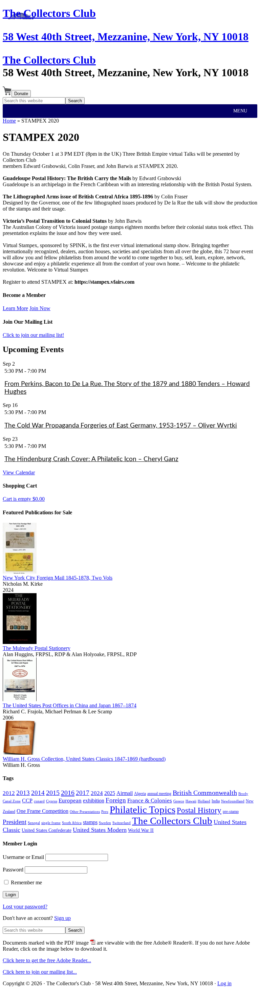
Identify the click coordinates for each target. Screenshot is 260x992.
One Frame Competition (42, 811)
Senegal (34, 823)
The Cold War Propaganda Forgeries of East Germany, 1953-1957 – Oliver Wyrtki (120, 426)
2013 (23, 792)
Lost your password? (25, 906)
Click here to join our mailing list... (40, 972)
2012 (9, 793)
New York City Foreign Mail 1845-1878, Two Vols (57, 578)
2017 (82, 792)
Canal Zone (12, 801)
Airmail (124, 793)
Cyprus (51, 801)
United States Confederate (46, 830)
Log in (224, 983)
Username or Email (23, 857)
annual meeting (159, 793)
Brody (243, 794)
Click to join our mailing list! (33, 335)
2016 (67, 792)
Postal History (199, 810)
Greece (178, 801)
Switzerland (121, 823)
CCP (27, 800)
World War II (141, 830)
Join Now (39, 308)
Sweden (105, 823)
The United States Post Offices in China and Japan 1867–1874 (69, 705)
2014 (38, 792)
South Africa (72, 823)
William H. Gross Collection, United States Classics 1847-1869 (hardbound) (84, 759)
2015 (53, 792)
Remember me (25, 882)
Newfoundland (232, 801)
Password (13, 869)
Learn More (15, 308)
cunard (39, 801)
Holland (204, 801)
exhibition (93, 800)
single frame (51, 823)
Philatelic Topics (142, 809)
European (70, 800)
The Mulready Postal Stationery (36, 648)
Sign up (62, 918)
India (216, 801)
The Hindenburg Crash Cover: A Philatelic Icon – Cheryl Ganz (91, 459)
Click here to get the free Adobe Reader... (47, 960)
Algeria (140, 793)
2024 (97, 793)
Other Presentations (85, 812)
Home (9, 121)
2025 (109, 793)
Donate (21, 93)
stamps (90, 822)
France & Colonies (149, 800)
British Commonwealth (205, 792)
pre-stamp (231, 811)
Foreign (116, 800)
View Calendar (19, 472)
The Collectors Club (49, 60)
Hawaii (191, 801)
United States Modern (100, 829)
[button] (240, 111)
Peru (104, 812)
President (14, 821)
